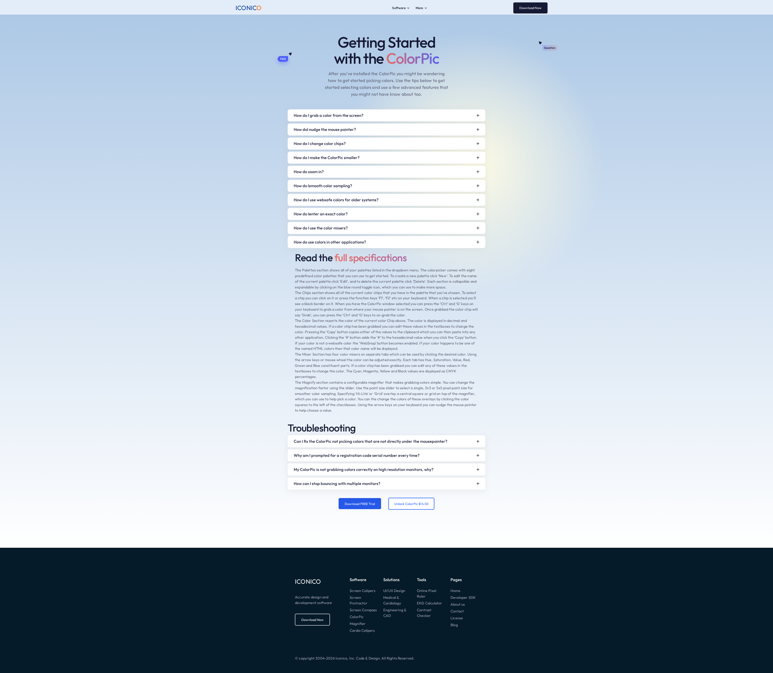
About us (458, 604)
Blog (454, 625)
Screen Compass (363, 610)
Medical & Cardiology (392, 600)
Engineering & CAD (394, 613)
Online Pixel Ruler (426, 593)
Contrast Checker (424, 613)
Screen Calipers (362, 590)
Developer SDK (463, 597)
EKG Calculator (429, 603)
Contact (457, 611)
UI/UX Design (394, 590)
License (457, 618)
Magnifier (358, 623)
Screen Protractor (358, 600)
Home (455, 590)
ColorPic (357, 616)
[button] (400, 7)
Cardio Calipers (362, 630)
